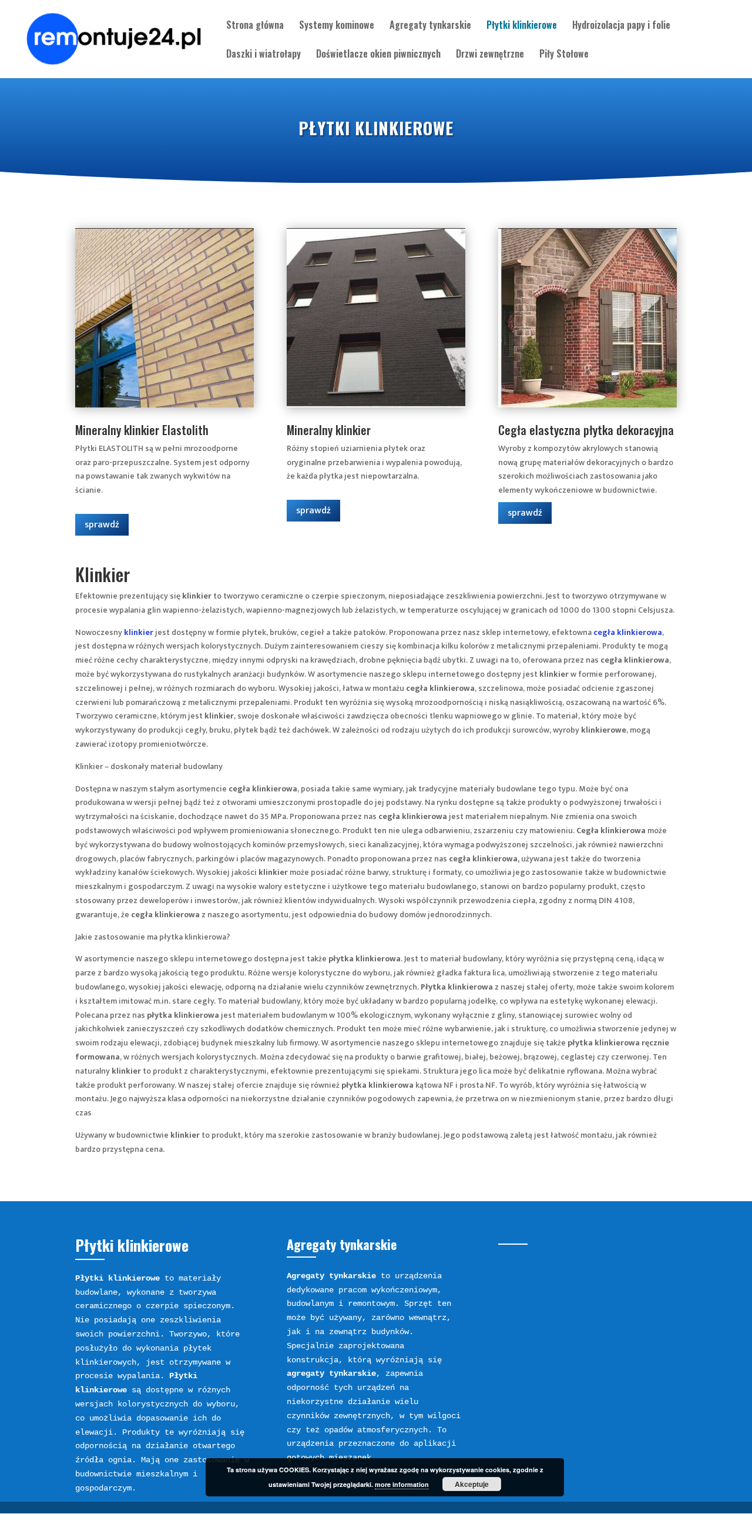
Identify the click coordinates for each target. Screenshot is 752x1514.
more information (402, 1484)
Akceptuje (472, 1484)
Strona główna (255, 26)
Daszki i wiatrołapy (263, 55)
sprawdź (102, 525)
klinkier (138, 632)
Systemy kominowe (336, 26)
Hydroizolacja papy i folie (621, 26)
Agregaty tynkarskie (430, 26)
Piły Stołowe (564, 55)
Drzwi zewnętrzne (490, 55)
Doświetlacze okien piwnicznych (378, 55)
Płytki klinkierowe (521, 26)
